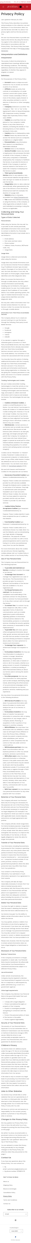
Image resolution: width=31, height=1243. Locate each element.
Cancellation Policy (9, 1192)
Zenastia (17, 1240)
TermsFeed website (15, 466)
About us (6, 1181)
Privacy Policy (7, 1196)
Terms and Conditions (10, 1200)
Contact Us (6, 1204)
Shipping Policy (8, 1185)
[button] (3, 7)
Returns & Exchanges (9, 1189)
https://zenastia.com (21, 197)
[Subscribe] (26, 1214)
